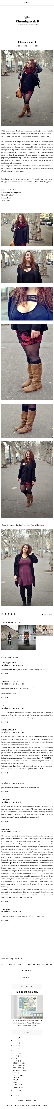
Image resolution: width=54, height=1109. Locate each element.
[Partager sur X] (2, 614)
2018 (16, 1048)
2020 (16, 1043)
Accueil (27, 964)
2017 (16, 1051)
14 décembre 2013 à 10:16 (12, 831)
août (15, 1073)
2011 (16, 1093)
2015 (16, 1056)
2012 (16, 1090)
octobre (17, 1068)
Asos (18, 190)
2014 (16, 1058)
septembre (18, 1070)
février (16, 1085)
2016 (16, 1053)
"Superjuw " (27, 525)
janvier (17, 1087)
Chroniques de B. (21, 1106)
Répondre (6, 674)
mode (36, 46)
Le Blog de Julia (8, 662)
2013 (16, 1061)
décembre (17, 1063)
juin (15, 1077)
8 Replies (48, 614)
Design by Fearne (39, 1106)
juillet (16, 1075)
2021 (16, 1040)
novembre (18, 1065)
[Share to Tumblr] (11, 614)
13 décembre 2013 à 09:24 (12, 732)
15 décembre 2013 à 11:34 (12, 912)
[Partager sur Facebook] (5, 614)
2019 (16, 1045)
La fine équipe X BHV (27, 991)
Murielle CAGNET (9, 681)
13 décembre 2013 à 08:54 (12, 708)
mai (14, 1080)
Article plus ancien (43, 964)
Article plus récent (11, 964)
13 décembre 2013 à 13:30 (12, 783)
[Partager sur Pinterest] (8, 614)
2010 (16, 1095)
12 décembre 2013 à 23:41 (12, 665)
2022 (16, 1038)
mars (15, 1082)
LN (2, 705)
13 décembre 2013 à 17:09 (12, 802)
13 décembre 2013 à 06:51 (12, 684)
